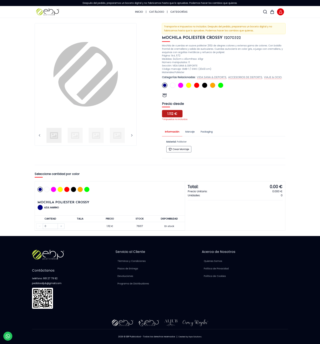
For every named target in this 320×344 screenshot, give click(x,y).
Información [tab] (172, 131)
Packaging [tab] (207, 131)
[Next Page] (131, 135)
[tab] (54, 135)
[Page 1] (54, 135)
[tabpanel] (223, 145)
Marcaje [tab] (190, 131)
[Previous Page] (39, 135)
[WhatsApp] (7, 336)
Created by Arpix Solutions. (190, 336)
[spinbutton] (50, 226)
